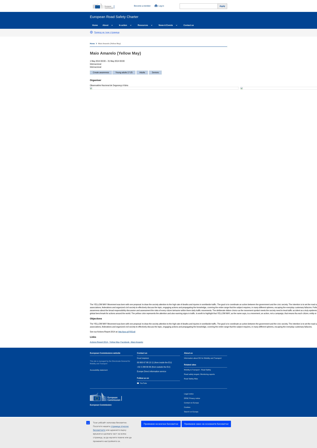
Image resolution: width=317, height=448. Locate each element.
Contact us (189, 25)
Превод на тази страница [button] (106, 32)
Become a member (142, 6)
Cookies (187, 407)
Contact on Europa (191, 403)
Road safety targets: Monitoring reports (199, 374)
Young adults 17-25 (123, 72)
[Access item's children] (111, 25)
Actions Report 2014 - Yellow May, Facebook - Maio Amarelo (116, 342)
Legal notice (189, 394)
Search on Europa (191, 412)
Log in (161, 6)
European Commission (101, 405)
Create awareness (101, 72)
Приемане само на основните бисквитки (206, 424)
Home (95, 25)
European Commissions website (105, 353)
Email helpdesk (143, 358)
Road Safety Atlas (191, 379)
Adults (142, 72)
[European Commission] (105, 6)
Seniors (155, 72)
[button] (91, 32)
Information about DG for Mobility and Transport (203, 358)
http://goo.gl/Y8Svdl (126, 332)
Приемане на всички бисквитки (161, 424)
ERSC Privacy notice (192, 398)
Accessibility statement (99, 370)
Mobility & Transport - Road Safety (197, 370)
